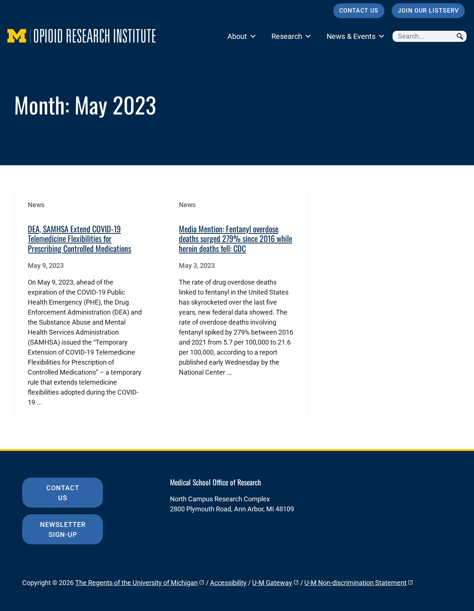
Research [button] (286, 36)
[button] (461, 36)
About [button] (237, 36)
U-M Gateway (272, 583)
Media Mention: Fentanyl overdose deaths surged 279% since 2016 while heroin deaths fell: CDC (235, 238)
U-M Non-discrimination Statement (355, 583)
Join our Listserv (428, 10)
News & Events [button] (351, 36)
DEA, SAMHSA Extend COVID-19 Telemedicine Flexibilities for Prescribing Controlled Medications (79, 238)
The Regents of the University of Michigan (136, 583)
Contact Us (358, 10)
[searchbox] (430, 36)
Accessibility (228, 583)
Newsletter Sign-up (63, 529)
